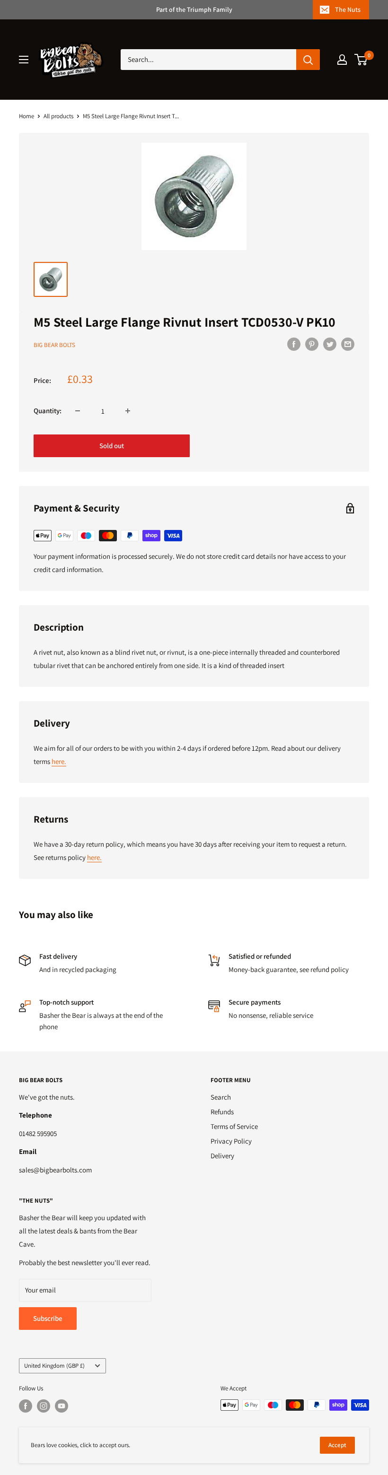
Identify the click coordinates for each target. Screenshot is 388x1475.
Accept (337, 1445)
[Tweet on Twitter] (329, 344)
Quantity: (48, 410)
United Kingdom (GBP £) (54, 1366)
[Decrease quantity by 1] (78, 411)
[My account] (342, 59)
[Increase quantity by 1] (128, 411)
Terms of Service (234, 1126)
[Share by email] (347, 344)
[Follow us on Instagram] (43, 1406)
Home (26, 116)
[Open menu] (23, 59)
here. (59, 761)
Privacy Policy (231, 1141)
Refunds (222, 1111)
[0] (361, 59)
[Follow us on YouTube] (61, 1406)
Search (221, 1097)
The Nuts (348, 9)
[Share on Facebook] (293, 344)
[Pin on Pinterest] (311, 344)
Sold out (111, 445)
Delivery (222, 1155)
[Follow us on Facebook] (25, 1406)
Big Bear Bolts (54, 345)
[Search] (308, 59)
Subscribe (47, 1318)
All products (58, 116)
